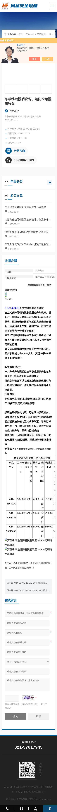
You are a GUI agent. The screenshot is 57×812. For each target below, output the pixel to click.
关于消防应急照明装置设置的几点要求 (25, 207)
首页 (20, 34)
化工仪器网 (22, 799)
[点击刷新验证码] (28, 697)
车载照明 (41, 34)
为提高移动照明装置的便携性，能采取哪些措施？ (28, 219)
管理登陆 (33, 799)
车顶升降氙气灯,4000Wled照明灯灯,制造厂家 (28, 244)
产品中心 (30, 34)
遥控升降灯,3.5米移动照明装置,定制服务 (26, 232)
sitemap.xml (45, 799)
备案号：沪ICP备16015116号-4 (30, 792)
